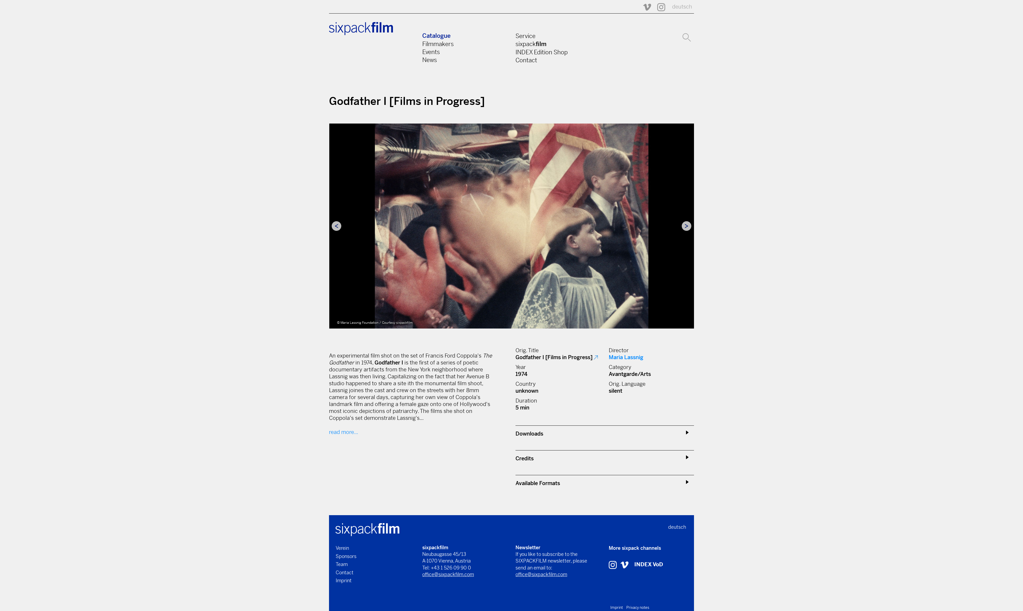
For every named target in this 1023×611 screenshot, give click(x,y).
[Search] (686, 36)
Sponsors (346, 556)
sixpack (530, 44)
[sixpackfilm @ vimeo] (624, 564)
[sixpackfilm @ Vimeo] (644, 6)
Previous (336, 226)
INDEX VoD (648, 564)
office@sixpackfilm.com (448, 574)
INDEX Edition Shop (541, 52)
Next (686, 226)
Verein (342, 548)
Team (342, 564)
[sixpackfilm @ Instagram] (658, 6)
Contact (526, 60)
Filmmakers (438, 44)
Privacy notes (637, 607)
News (429, 60)
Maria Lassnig (626, 357)
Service (525, 36)
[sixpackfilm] (367, 529)
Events (431, 52)
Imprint (344, 580)
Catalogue (436, 35)
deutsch (682, 6)
